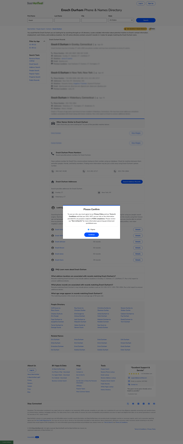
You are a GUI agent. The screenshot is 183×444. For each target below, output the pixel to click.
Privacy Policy (99, 214)
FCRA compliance (98, 219)
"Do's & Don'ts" (76, 221)
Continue (91, 235)
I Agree (92, 229)
